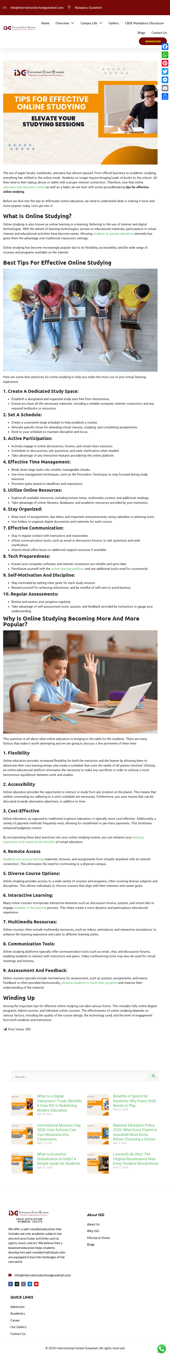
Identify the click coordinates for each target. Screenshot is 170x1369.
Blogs (141, 32)
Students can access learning (23, 859)
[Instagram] (17, 1284)
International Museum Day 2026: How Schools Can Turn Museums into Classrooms (59, 1132)
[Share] (165, 96)
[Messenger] (165, 80)
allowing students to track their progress (89, 983)
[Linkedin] (30, 1284)
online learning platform (67, 569)
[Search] (153, 1076)
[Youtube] (36, 1284)
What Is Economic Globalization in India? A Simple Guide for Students (58, 1159)
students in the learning (30, 908)
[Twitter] (165, 71)
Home (45, 23)
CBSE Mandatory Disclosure (144, 23)
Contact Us (159, 32)
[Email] (165, 88)
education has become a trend (24, 187)
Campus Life (88, 23)
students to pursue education (113, 234)
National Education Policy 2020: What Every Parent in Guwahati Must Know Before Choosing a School (135, 1132)
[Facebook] (165, 46)
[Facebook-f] (10, 1284)
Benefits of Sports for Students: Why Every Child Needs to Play (134, 1101)
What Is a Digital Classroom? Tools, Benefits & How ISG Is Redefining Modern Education (59, 1103)
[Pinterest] (165, 63)
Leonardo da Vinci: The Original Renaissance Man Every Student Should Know (135, 1159)
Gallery (114, 23)
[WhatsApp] (165, 55)
